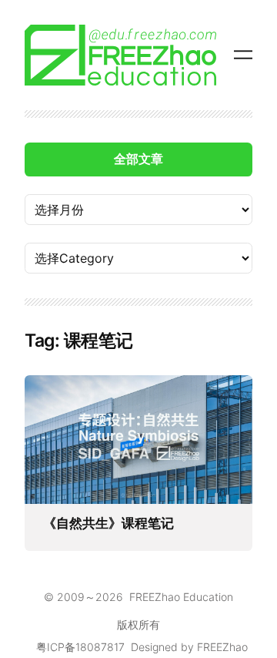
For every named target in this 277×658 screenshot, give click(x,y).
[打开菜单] (243, 54)
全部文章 (138, 158)
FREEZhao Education (181, 596)
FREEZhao (222, 646)
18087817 (100, 646)
